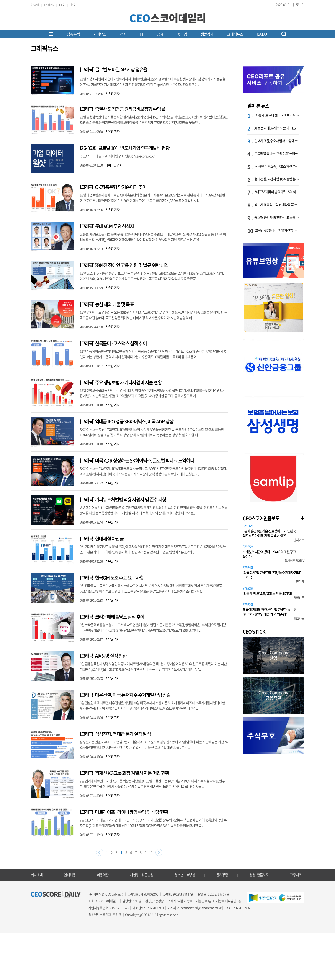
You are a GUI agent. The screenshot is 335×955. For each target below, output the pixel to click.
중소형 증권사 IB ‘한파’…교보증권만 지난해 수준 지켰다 (276, 217)
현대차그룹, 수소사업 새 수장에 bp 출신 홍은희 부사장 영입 (276, 140)
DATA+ (262, 34)
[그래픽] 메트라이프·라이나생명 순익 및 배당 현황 (124, 811)
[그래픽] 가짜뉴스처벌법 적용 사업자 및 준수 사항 (123, 499)
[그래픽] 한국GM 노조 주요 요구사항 (112, 577)
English (49, 5)
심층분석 (73, 34)
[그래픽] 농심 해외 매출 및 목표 (107, 304)
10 (150, 852)
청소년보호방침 (185, 874)
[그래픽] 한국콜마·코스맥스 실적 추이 (113, 343)
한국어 (35, 5)
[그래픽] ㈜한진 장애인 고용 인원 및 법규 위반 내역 (124, 265)
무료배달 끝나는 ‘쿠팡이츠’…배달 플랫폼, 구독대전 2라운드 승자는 (276, 153)
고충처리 (296, 874)
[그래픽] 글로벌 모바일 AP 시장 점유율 (113, 69)
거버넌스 (99, 34)
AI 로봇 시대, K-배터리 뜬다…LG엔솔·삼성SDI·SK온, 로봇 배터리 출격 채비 (276, 127)
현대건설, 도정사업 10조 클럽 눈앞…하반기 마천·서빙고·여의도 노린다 (276, 179)
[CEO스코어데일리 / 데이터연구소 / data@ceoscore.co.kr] (117, 156)
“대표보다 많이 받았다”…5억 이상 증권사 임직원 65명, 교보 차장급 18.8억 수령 (276, 191)
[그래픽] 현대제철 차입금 (102, 538)
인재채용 (70, 874)
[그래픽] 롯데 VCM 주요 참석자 (107, 226)
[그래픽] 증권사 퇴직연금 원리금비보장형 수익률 (122, 108)
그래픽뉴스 (235, 34)
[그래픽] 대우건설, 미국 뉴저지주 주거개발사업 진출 (125, 694)
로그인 (300, 4)
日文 (62, 5)
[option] (273, 307)
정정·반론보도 (258, 874)
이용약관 (103, 874)
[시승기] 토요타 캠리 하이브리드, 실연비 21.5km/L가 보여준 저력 (276, 115)
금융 (160, 34)
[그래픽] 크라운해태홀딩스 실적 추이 (112, 616)
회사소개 (37, 874)
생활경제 (207, 34)
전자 (123, 34)
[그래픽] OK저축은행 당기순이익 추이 (113, 186)
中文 (73, 5)
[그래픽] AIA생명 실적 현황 (103, 655)
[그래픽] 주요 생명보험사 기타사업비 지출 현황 (121, 382)
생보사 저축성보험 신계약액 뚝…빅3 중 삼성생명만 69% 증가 (276, 204)
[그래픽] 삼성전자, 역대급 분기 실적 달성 (115, 733)
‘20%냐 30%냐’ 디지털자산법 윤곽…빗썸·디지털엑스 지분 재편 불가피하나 (276, 230)
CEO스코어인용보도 (261, 518)
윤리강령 (222, 874)
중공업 (182, 34)
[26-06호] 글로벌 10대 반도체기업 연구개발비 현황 (124, 147)
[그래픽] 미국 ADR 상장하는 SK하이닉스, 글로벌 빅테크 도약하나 (137, 460)
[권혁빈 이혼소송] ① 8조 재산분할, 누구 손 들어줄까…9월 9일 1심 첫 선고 (276, 166)
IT (141, 34)
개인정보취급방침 (141, 874)
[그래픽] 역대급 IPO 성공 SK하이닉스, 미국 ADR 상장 (126, 421)
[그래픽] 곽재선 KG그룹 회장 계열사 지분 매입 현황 (124, 772)
